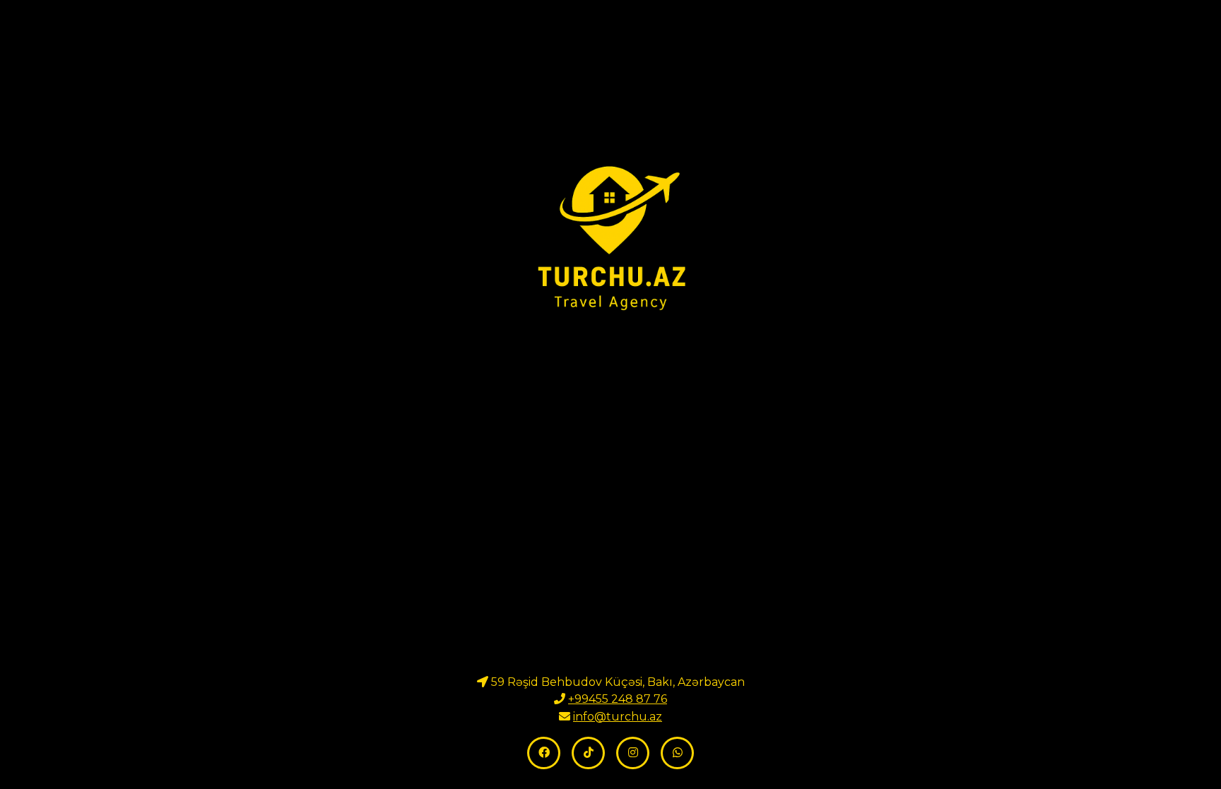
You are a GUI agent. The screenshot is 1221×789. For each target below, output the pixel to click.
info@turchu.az (617, 716)
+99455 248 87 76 (617, 699)
